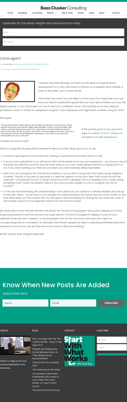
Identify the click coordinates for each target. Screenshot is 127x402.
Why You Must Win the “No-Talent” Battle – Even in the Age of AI (47, 342)
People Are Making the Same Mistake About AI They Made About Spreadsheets (45, 353)
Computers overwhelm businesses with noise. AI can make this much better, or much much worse (45, 380)
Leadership (24, 64)
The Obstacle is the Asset (46, 369)
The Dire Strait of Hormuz (46, 390)
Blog (17, 64)
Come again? (10, 58)
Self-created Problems (39, 64)
